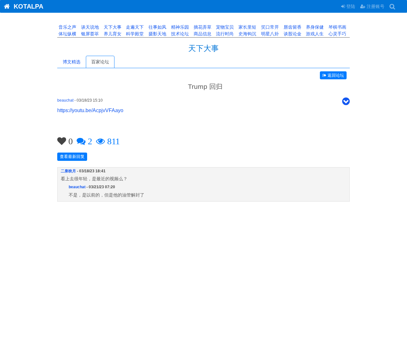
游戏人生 (314, 33)
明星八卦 (269, 33)
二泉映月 (68, 171)
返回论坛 (335, 75)
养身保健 (314, 27)
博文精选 (71, 61)
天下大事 (111, 27)
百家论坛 (100, 61)
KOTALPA (26, 6)
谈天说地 (89, 27)
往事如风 (156, 27)
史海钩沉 (246, 33)
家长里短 (246, 27)
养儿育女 (111, 33)
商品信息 (201, 33)
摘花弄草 (201, 27)
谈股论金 (291, 33)
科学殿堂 (134, 33)
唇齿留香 (291, 27)
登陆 (350, 6)
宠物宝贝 (224, 27)
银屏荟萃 (89, 33)
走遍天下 (134, 27)
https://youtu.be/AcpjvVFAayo (90, 110)
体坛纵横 (66, 33)
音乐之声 (66, 27)
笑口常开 (269, 27)
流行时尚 (224, 33)
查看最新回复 (72, 156)
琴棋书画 (336, 27)
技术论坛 (179, 33)
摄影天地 (156, 33)
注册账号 (374, 6)
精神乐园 (179, 27)
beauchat (65, 100)
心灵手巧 (336, 33)
